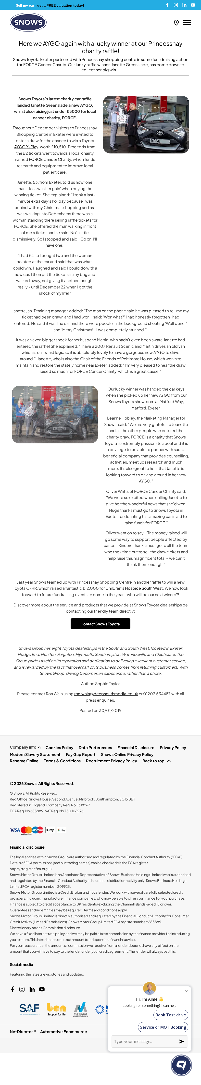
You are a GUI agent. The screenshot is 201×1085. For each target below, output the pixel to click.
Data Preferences (95, 747)
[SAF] (29, 1009)
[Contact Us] (176, 22)
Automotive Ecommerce (63, 1031)
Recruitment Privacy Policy (111, 760)
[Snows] (28, 22)
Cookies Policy (59, 747)
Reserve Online (24, 760)
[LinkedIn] (184, 5)
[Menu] (187, 22)
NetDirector (22, 1031)
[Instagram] (176, 5)
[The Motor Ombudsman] (80, 1009)
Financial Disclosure (135, 747)
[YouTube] (193, 5)
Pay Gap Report (81, 754)
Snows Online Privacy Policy (127, 754)
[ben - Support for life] (56, 1009)
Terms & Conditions (62, 760)
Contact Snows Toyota (100, 623)
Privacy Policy (173, 747)
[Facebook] (167, 5)
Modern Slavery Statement (35, 754)
